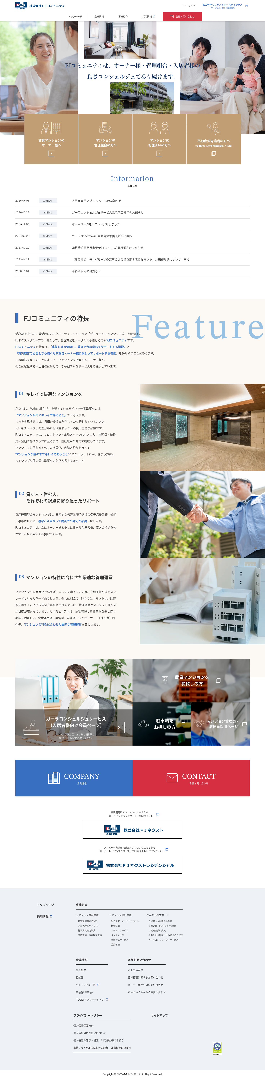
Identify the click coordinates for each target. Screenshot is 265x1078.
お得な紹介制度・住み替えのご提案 (165, 935)
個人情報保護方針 (83, 1025)
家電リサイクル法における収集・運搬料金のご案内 (102, 1048)
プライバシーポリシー (87, 1015)
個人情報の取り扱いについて (89, 1033)
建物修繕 (115, 926)
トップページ (75, 16)
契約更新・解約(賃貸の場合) (162, 926)
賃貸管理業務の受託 (88, 921)
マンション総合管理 (120, 915)
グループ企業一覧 (86, 985)
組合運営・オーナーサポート (125, 921)
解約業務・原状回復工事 (90, 935)
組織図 (79, 977)
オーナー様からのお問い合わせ (145, 985)
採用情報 (147, 16)
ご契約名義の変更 (157, 930)
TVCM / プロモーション (90, 999)
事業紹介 (123, 16)
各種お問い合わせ (185, 16)
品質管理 (115, 945)
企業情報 (99, 16)
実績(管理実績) (84, 992)
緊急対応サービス (119, 940)
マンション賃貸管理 (87, 915)
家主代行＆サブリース (89, 926)
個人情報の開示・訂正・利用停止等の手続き (98, 1040)
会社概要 (81, 970)
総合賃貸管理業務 (86, 930)
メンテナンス (117, 935)
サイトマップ (188, 6)
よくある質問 (135, 970)
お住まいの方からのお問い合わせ (147, 992)
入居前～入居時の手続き (160, 921)
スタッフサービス (119, 930)
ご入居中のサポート (157, 915)
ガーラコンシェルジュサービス (163, 940)
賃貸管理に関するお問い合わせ (145, 977)
